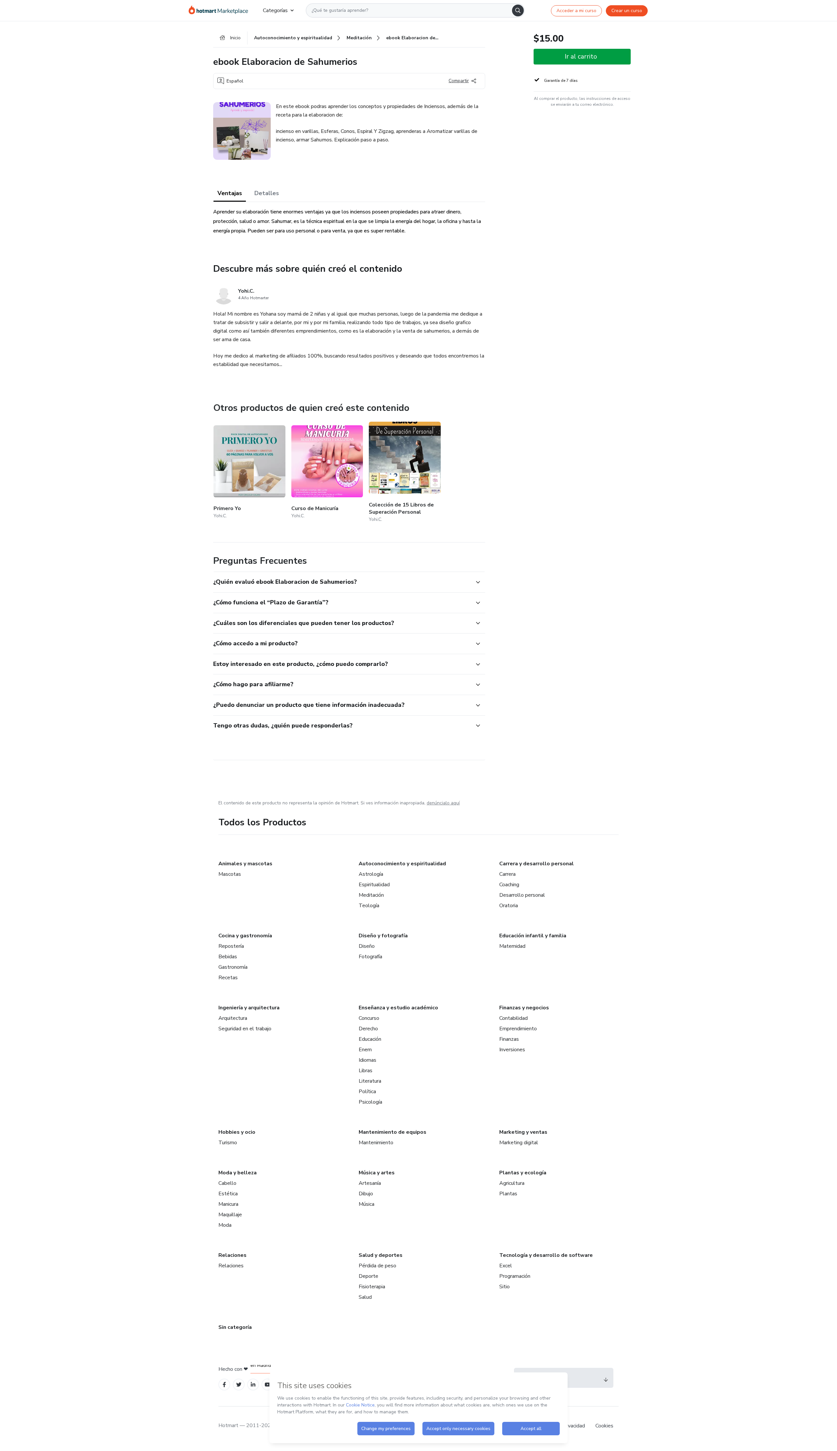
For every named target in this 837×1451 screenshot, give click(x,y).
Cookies (604, 1425)
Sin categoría (235, 1327)
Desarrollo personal (522, 895)
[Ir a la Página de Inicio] (220, 10)
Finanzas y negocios (524, 1007)
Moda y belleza (237, 1172)
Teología (369, 905)
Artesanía (370, 1183)
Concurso (369, 1018)
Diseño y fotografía (383, 935)
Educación (370, 1039)
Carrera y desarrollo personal (536, 863)
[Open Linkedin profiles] (253, 1384)
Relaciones (232, 1255)
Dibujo (366, 1193)
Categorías (275, 10)
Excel (505, 1265)
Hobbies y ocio (236, 1132)
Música (366, 1204)
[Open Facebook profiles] (224, 1384)
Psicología (370, 1102)
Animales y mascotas (245, 863)
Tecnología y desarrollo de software (546, 1255)
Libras (365, 1070)
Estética (228, 1193)
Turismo (227, 1142)
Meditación (371, 895)
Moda (224, 1225)
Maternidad (512, 946)
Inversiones (512, 1049)
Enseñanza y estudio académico (398, 1007)
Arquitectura (232, 1018)
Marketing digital (518, 1142)
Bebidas (227, 956)
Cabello (227, 1183)
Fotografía (370, 956)
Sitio (504, 1286)
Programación (514, 1276)
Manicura (228, 1204)
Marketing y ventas (523, 1132)
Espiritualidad (374, 884)
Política (367, 1091)
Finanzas (509, 1039)
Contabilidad (513, 1018)
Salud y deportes (380, 1255)
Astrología (371, 874)
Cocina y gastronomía (245, 935)
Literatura (370, 1081)
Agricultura (511, 1183)
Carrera (507, 874)
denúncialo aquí (443, 803)
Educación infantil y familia (532, 935)
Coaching (509, 884)
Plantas (508, 1193)
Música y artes (377, 1172)
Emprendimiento (518, 1028)
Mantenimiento (376, 1142)
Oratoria (508, 905)
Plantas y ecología (522, 1172)
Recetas (228, 977)
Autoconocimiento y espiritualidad (402, 863)
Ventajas (229, 193)
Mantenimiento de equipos (392, 1132)
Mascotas (229, 874)
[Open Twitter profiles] (239, 1384)
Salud (365, 1297)
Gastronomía (233, 967)
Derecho (368, 1028)
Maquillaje (230, 1214)
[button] (342, 582)
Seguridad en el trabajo (244, 1028)
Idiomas (367, 1060)
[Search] (518, 10)
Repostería (231, 946)
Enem (365, 1049)
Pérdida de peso (377, 1265)
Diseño (367, 946)
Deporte (368, 1276)
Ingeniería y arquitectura (249, 1007)
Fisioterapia (372, 1286)
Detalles (266, 193)
